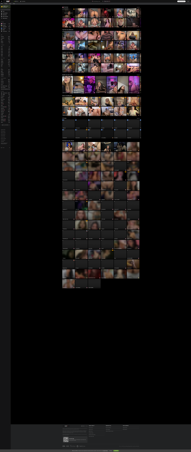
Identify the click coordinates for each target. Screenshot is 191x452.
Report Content (3, 132)
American (66, 7)
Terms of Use (91, 429)
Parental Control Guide (92, 434)
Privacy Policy (3, 135)
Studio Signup (108, 429)
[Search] (102, 1)
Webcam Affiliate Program (109, 431)
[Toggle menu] (1, 1)
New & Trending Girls (67, 95)
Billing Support (125, 429)
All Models (2, 141)
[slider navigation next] (138, 18)
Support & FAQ (3, 129)
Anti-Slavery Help (91, 436)
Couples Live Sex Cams (67, 52)
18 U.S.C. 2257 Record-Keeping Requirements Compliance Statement (129, 446)
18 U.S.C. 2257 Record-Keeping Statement (4, 143)
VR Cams (64, 118)
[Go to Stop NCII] (82, 446)
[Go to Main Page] (8, 1)
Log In (188, 1)
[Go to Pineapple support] (78, 446)
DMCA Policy (91, 431)
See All (138, 7)
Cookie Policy (105, 450)
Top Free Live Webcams (67, 29)
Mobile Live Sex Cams (67, 74)
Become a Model (3, 138)
